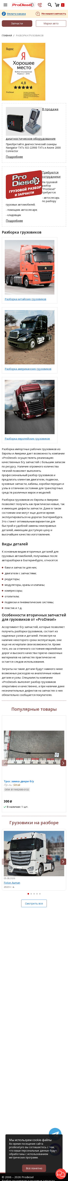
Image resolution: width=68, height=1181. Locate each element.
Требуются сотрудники (51, 174)
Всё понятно (34, 1168)
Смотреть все (34, 903)
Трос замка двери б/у (19, 781)
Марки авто (51, 23)
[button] (63, 763)
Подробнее (14, 157)
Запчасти (17, 23)
